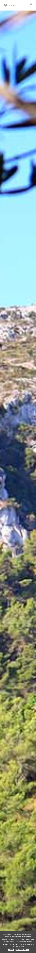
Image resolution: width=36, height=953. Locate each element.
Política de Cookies (22, 949)
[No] (33, 942)
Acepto (10, 949)
